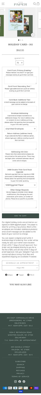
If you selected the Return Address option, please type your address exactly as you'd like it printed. (19, 138)
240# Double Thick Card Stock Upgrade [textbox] (20, 175)
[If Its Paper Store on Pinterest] (24, 381)
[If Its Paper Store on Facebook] (19, 381)
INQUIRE (20, 268)
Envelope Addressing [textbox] (20, 118)
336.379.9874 (20, 323)
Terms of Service (20, 376)
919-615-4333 (20, 352)
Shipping (20, 367)
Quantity (19, 58)
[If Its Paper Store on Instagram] (15, 381)
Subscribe (20, 361)
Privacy (20, 373)
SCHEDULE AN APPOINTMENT (20, 263)
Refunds (20, 370)
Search (20, 364)
